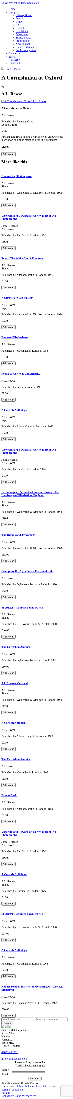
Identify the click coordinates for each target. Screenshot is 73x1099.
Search (12, 56)
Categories (14, 12)
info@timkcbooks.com (14, 1058)
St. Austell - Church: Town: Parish (22, 607)
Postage (5, 1092)
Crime (19, 21)
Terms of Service (44, 1086)
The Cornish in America (15, 646)
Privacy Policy (24, 1086)
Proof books (22, 40)
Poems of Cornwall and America (20, 373)
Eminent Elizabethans (14, 337)
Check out (14, 62)
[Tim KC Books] (11, 68)
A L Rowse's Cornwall (14, 683)
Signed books (23, 37)
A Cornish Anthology (14, 410)
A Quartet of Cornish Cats (17, 297)
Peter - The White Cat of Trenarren (22, 258)
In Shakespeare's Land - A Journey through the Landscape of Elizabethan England (30, 494)
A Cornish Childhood (14, 874)
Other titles (22, 34)
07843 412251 (9, 1052)
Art (17, 24)
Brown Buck (9, 795)
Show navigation (10, 2)
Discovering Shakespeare (16, 176)
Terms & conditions (12, 1089)
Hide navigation (30, 2)
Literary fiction (24, 15)
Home (12, 8)
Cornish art (22, 31)
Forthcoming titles (26, 50)
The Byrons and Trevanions (18, 534)
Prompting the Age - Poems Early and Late (27, 571)
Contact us (14, 53)
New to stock (23, 43)
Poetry (19, 18)
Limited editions (25, 47)
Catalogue (14, 59)
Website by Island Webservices (18, 1095)
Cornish (20, 28)
